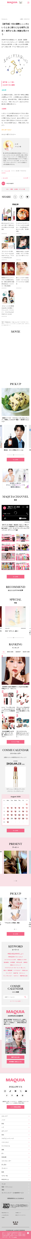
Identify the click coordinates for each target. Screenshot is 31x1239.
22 (27, 815)
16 (4, 815)
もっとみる (15, 459)
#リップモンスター (7, 975)
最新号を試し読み (15, 1057)
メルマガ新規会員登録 (15, 1107)
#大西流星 (12, 962)
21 (23, 815)
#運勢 (11, 189)
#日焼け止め (25, 970)
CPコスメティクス (19, 789)
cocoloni (4, 172)
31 (8, 822)
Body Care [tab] (26, 652)
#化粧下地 (15, 973)
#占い (7, 189)
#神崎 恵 (25, 962)
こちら (15, 1207)
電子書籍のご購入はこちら (15, 1061)
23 (4, 818)
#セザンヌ (16, 975)
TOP (3, 322)
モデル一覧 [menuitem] (5, 1175)
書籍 (3, 1190)
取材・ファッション (7, 1187)
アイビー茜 (7, 170)
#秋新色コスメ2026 (21, 959)
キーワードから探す (15, 1001)
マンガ (3, 1184)
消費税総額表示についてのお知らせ (15, 1198)
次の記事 (25, 178)
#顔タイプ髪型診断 (7, 970)
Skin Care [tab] (10, 652)
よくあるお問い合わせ (5, 1215)
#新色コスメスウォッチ (15, 965)
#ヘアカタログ (17, 970)
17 (8, 815)
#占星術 (16, 189)
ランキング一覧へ (15, 741)
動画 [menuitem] (3, 1172)
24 (8, 818)
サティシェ (10, 789)
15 (27, 811)
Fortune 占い (5, 19)
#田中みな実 (19, 962)
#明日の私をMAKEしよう (16, 953)
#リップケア (9, 973)
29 (27, 818)
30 (4, 822)
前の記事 (5, 178)
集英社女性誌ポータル (5, 1212)
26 (15, 818)
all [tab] (4, 652)
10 (8, 811)
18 (11, 815)
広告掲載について (18, 1212)
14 (23, 811)
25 (12, 818)
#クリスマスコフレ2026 (10, 959)
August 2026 (15, 797)
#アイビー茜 (22, 189)
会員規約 (3, 1217)
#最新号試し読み (24, 975)
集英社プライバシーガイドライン (21, 1215)
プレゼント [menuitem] (5, 1168)
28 (23, 818)
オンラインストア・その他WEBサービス (13, 1192)
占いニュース (16, 322)
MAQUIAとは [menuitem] (5, 1179)
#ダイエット (22, 973)
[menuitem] (15, 1116)
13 (19, 811)
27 (19, 818)
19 (15, 815)
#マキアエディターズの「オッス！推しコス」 (15, 967)
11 (11, 811)
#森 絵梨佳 (6, 962)
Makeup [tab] (18, 652)
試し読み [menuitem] (4, 1164)
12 (15, 811)
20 (19, 815)
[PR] (15, 478)
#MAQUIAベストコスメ (15, 957)
